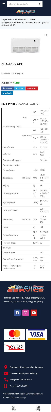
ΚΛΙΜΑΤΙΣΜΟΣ (21, 20)
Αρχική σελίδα (7, 20)
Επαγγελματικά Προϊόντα (12, 22)
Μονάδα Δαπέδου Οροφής (36, 22)
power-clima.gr (19, 397)
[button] (46, 35)
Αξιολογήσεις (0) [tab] (29, 103)
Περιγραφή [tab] (8, 103)
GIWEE (32, 20)
